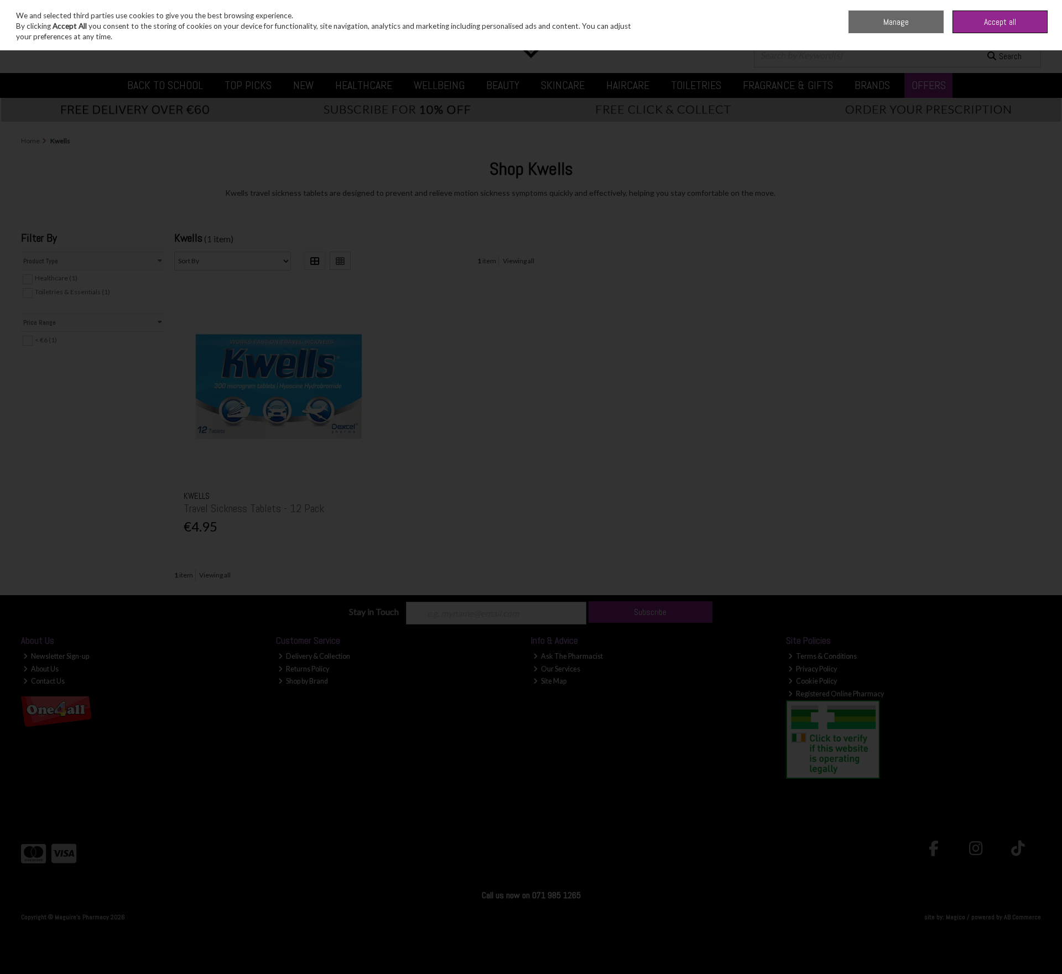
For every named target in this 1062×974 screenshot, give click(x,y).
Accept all (1000, 22)
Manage (896, 22)
